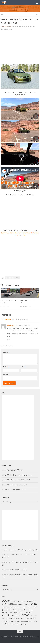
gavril (4, 609)
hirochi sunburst (19, 610)
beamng (19, 601)
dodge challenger (7, 607)
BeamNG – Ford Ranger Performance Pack (17, 475)
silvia (3, 621)
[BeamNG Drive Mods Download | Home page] (4, 2)
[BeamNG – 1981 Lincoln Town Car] (10, 293)
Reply (8, 340)
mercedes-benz (26, 612)
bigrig (34, 601)
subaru (18, 621)
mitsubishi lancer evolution (12, 278)
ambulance (7, 600)
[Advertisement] (20, 48)
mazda (11, 612)
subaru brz (23, 621)
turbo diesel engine (17, 624)
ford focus (35, 607)
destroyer (27, 604)
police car (10, 618)
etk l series (25, 607)
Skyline (9, 621)
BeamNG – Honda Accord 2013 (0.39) (15, 485)
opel (3, 618)
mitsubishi (7, 615)
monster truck (16, 615)
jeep (32, 610)
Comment (6, 352)
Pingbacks (22, 319)
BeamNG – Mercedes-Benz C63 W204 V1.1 (17, 480)
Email (23, 367)
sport (13, 621)
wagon (25, 624)
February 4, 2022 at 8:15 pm (24, 325)
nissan (25, 615)
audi (14, 601)
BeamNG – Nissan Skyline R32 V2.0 (14, 490)
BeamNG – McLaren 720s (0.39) (17, 570)
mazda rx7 (17, 612)
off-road (33, 615)
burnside (15, 604)
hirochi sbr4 (10, 610)
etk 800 (21, 607)
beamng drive (27, 601)
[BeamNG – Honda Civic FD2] (29, 293)
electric (16, 607)
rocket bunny (23, 618)
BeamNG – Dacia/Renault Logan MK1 (26, 550)
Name (5, 367)
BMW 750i (10, 604)
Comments (8, 319)
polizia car (16, 618)
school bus (31, 618)
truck (9, 624)
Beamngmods (6, 27)
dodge (34, 603)
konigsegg (5, 612)
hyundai (27, 610)
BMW (4, 603)
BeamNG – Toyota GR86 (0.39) (13, 470)
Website (5, 374)
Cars (2, 14)
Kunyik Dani (10, 325)
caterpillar (21, 604)
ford (29, 607)
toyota (28, 621)
